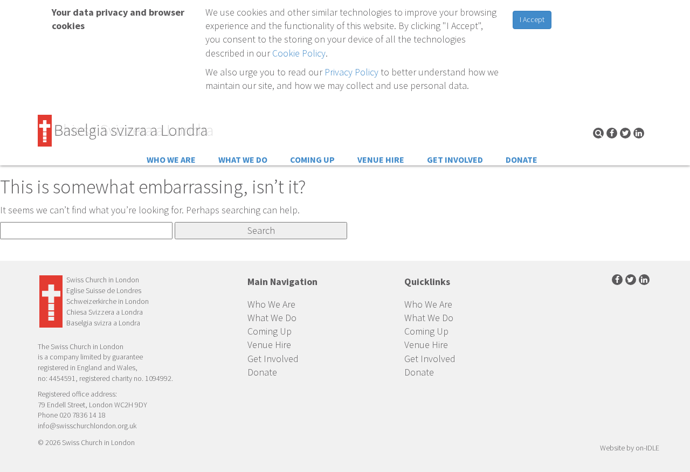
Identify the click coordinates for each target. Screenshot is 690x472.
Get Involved (455, 159)
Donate (521, 159)
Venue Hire (380, 159)
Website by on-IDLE (629, 448)
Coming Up (312, 159)
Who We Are (171, 159)
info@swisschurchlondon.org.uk (87, 426)
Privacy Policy (351, 72)
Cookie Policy (299, 53)
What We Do (242, 159)
